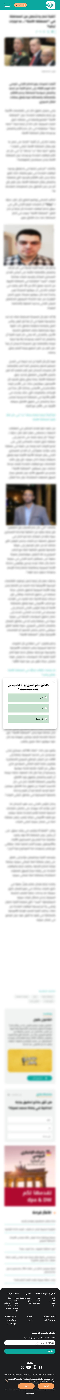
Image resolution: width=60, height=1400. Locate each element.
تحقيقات (53, 1300)
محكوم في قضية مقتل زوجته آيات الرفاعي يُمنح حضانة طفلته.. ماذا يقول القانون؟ (31, 1258)
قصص (54, 1303)
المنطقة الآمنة (47, 996)
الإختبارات (12, 1320)
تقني (29, 1300)
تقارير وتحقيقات (49, 1293)
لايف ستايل (36, 1303)
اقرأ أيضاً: (50, 415)
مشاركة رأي (50, 1320)
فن (11, 1300)
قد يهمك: (50, 670)
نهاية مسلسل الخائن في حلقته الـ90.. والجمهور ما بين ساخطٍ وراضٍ (31, 1270)
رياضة (10, 1298)
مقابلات (16, 1308)
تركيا (35, 996)
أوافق (46, 1386)
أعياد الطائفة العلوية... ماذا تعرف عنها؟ (38, 1249)
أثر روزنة (35, 1375)
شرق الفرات (48, 1001)
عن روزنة (41, 1375)
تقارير (54, 1298)
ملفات (16, 1300)
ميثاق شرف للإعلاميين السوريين (13, 1375)
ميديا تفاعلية (10, 1317)
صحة (38, 1293)
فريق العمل (27, 1375)
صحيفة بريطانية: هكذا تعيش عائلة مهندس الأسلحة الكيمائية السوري (33, 1239)
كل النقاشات (16, 1094)
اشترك (50, 1352)
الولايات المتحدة (22, 996)
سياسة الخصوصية (50, 1375)
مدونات (53, 1305)
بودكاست (11, 1324)
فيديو (17, 1303)
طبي (38, 1298)
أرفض (26, 1386)
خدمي (28, 1293)
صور (30, 1320)
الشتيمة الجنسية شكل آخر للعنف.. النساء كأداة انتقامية (30, 1229)
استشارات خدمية (25, 1298)
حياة (10, 1293)
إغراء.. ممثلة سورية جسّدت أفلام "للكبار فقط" (35, 1280)
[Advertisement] (30, 953)
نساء (38, 1300)
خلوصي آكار (34, 1001)
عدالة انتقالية (50, 1317)
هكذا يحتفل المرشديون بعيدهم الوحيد (38, 1221)
